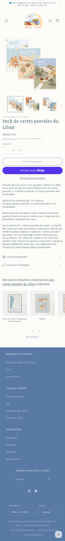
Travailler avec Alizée (17, 410)
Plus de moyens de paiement (32, 178)
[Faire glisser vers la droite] (61, 105)
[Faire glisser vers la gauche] (3, 105)
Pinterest (11, 452)
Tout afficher (32, 336)
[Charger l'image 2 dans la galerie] (32, 104)
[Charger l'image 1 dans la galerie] (15, 104)
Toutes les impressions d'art (20, 362)
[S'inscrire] (48, 479)
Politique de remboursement (37, 525)
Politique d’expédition (34, 535)
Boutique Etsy (13, 459)
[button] (6, 20)
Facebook (11, 444)
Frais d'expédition (9, 138)
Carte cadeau (13, 376)
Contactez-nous (14, 418)
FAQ (8, 403)
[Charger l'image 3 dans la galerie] (49, 104)
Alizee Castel (20, 521)
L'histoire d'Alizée (15, 396)
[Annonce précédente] (5, 4)
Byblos (42, 319)
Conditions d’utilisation (47, 530)
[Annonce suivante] (59, 4)
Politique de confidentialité (22, 530)
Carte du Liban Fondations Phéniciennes (14, 320)
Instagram (11, 437)
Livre (8, 369)
